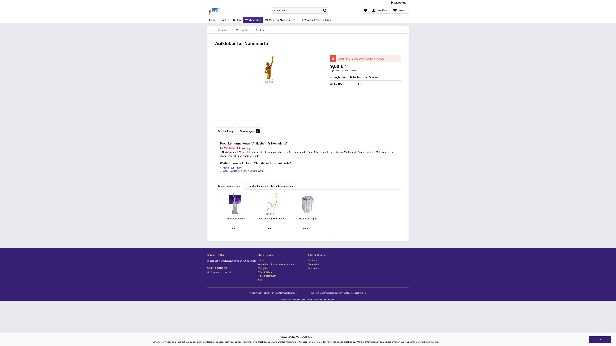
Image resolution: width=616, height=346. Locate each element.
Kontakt (261, 260)
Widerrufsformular (266, 275)
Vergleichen (339, 77)
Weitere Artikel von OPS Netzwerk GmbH (243, 170)
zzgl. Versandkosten (349, 70)
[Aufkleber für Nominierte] (271, 204)
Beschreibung (225, 131)
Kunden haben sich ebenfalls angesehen (270, 186)
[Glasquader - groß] (308, 204)
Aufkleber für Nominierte (271, 218)
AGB (259, 279)
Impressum (313, 268)
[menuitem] (300, 10)
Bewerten (373, 77)
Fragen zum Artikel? (232, 167)
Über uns (312, 260)
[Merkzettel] (365, 10)
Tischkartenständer (235, 218)
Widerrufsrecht (264, 271)
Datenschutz (314, 264)
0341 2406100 (217, 268)
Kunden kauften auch (229, 186)
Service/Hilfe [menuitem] (400, 2)
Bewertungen (249, 131)
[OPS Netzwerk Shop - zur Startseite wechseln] (215, 11)
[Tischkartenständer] (235, 204)
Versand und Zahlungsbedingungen (275, 264)
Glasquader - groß (308, 218)
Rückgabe (262, 268)
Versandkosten (303, 292)
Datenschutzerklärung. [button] (427, 342)
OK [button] (600, 339)
